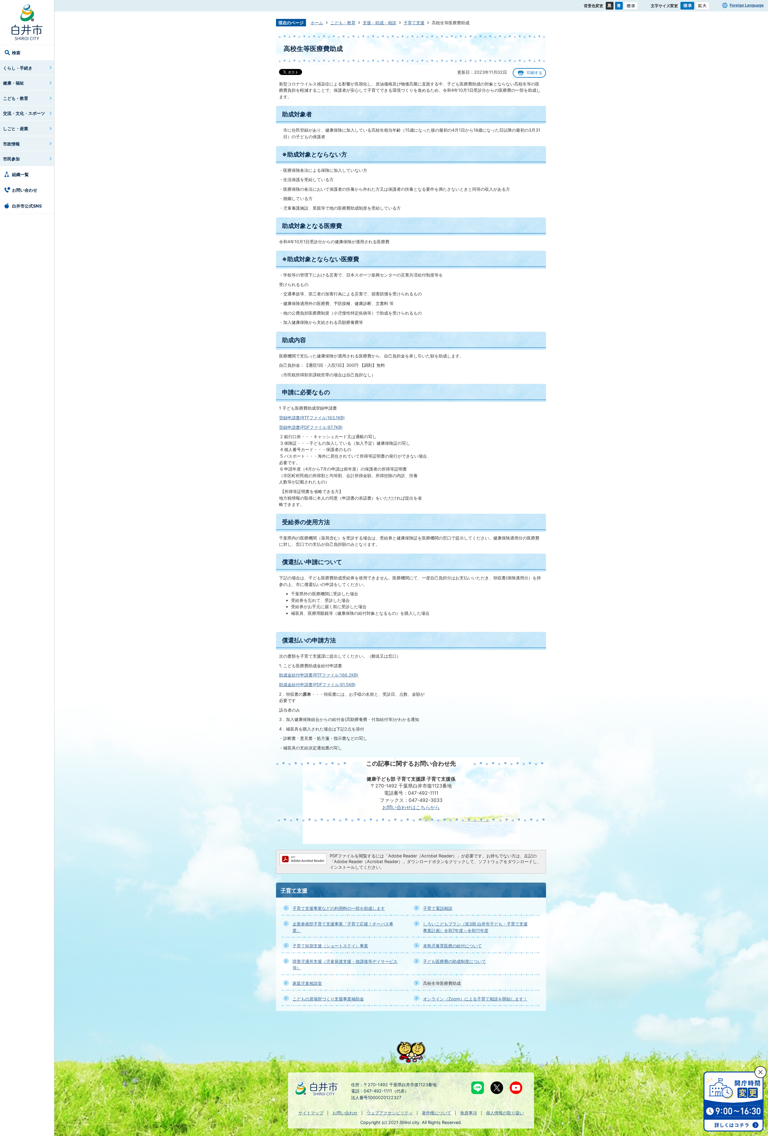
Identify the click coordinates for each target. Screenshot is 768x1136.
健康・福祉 (13, 82)
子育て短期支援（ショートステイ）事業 (330, 945)
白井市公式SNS (27, 205)
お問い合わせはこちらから (411, 807)
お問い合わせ (24, 190)
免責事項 (468, 1112)
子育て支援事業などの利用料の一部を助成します (338, 908)
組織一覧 (20, 174)
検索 (16, 52)
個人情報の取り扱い (505, 1112)
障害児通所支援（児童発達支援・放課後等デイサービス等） (345, 964)
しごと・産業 (15, 128)
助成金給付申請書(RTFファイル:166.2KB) (318, 674)
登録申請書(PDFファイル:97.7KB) (311, 427)
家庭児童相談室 (307, 983)
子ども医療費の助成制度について (454, 961)
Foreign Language (747, 5)
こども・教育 (15, 98)
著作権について (436, 1112)
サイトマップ (310, 1112)
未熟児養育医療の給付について (452, 945)
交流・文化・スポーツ (24, 113)
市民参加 (11, 158)
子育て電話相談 (437, 908)
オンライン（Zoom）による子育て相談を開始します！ (475, 998)
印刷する (534, 72)
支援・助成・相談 (379, 22)
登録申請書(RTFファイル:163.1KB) (312, 417)
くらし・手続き (17, 67)
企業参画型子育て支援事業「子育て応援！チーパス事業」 (342, 927)
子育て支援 (414, 22)
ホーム (316, 22)
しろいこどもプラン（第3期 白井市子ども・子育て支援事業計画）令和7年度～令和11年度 (475, 927)
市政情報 (11, 143)
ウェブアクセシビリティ (390, 1112)
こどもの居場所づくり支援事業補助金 (328, 998)
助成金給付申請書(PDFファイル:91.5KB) (317, 684)
